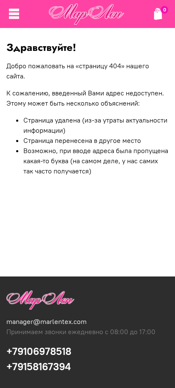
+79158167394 (38, 366)
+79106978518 (38, 351)
